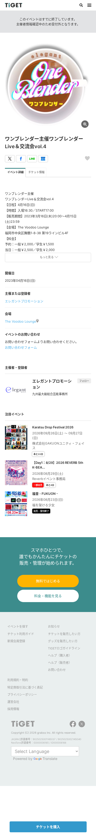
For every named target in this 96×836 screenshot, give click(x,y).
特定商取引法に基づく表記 (25, 687)
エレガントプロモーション (24, 301)
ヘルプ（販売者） (60, 663)
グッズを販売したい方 (63, 641)
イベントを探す (17, 626)
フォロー (84, 380)
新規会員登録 (16, 641)
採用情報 (13, 709)
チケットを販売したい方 (64, 634)
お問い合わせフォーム (21, 347)
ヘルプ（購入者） (60, 655)
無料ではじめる (48, 581)
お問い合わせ (57, 670)
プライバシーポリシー (22, 695)
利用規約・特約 (17, 680)
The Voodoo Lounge (20, 321)
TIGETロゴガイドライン (64, 648)
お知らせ (54, 626)
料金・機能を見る (48, 596)
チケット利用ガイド (20, 634)
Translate (50, 758)
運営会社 (13, 702)
